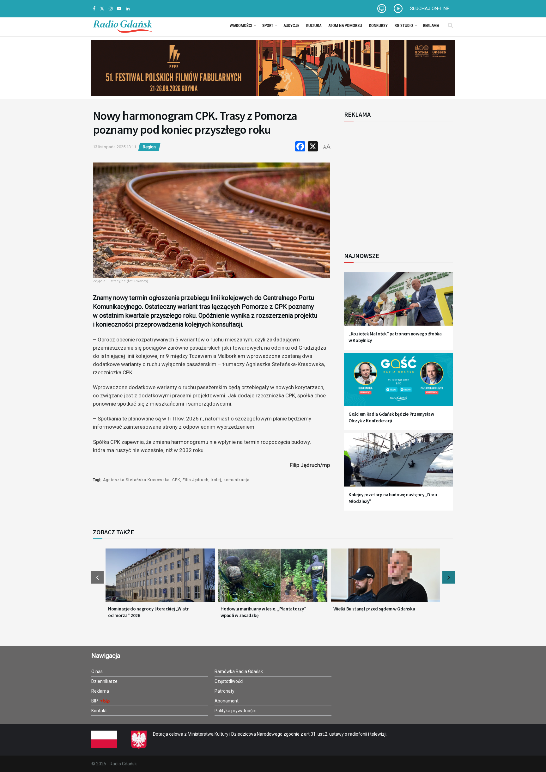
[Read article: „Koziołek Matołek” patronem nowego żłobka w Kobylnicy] (398, 302)
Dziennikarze (104, 681)
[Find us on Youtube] (119, 8)
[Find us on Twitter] (102, 8)
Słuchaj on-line (429, 8)
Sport (267, 25)
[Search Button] (450, 25)
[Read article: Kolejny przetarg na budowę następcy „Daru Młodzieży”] (398, 463)
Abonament (227, 700)
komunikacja (237, 480)
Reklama (431, 25)
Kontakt (99, 710)
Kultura (313, 25)
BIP (95, 700)
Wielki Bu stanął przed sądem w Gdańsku (374, 609)
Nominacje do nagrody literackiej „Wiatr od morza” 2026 (148, 612)
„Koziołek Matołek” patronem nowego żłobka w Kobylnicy (395, 337)
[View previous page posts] (97, 577)
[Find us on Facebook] (94, 8)
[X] (312, 147)
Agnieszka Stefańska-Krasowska (136, 480)
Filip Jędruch (196, 480)
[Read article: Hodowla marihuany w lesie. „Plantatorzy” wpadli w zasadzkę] (272, 579)
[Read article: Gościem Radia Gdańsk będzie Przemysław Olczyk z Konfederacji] (398, 383)
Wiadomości (241, 25)
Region (149, 146)
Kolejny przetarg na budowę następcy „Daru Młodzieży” (393, 498)
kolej (216, 480)
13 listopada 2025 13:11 (114, 146)
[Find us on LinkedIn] (128, 8)
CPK (176, 480)
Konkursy (378, 25)
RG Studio (404, 25)
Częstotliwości (229, 681)
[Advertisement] (396, 183)
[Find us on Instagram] (110, 8)
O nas (97, 671)
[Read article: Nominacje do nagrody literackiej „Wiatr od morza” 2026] (160, 579)
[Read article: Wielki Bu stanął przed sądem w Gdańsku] (385, 579)
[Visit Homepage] (122, 25)
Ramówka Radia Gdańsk (239, 671)
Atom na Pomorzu (345, 25)
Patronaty (224, 691)
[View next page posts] (448, 577)
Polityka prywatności (235, 710)
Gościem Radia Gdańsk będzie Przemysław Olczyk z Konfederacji (391, 417)
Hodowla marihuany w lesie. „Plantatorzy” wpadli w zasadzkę (263, 612)
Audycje (291, 25)
